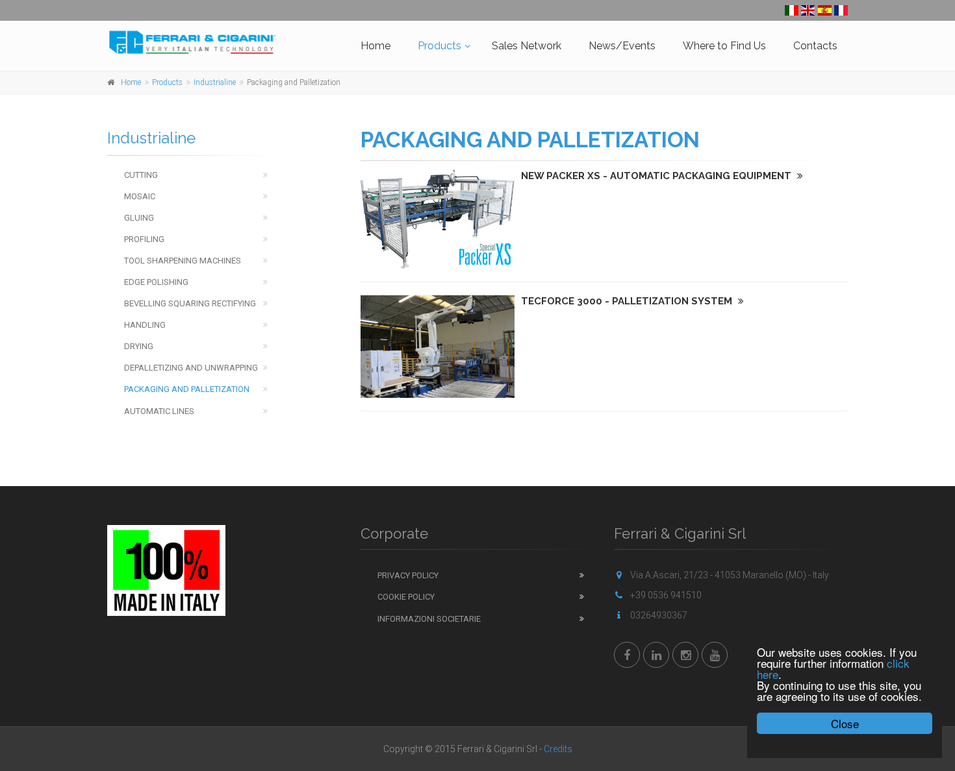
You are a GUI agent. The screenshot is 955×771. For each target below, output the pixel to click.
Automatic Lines (159, 411)
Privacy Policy (408, 575)
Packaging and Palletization (186, 389)
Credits (558, 749)
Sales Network (526, 46)
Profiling (144, 239)
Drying (138, 346)
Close (845, 723)
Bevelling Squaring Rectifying (190, 303)
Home (375, 46)
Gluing (139, 218)
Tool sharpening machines (182, 260)
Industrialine (215, 82)
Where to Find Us (724, 46)
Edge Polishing (156, 282)
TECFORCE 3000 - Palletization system (628, 301)
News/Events (622, 46)
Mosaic (139, 196)
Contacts (815, 46)
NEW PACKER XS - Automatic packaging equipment (657, 176)
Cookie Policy (406, 597)
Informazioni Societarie (429, 619)
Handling (145, 325)
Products (439, 46)
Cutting (141, 175)
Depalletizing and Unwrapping (191, 368)
